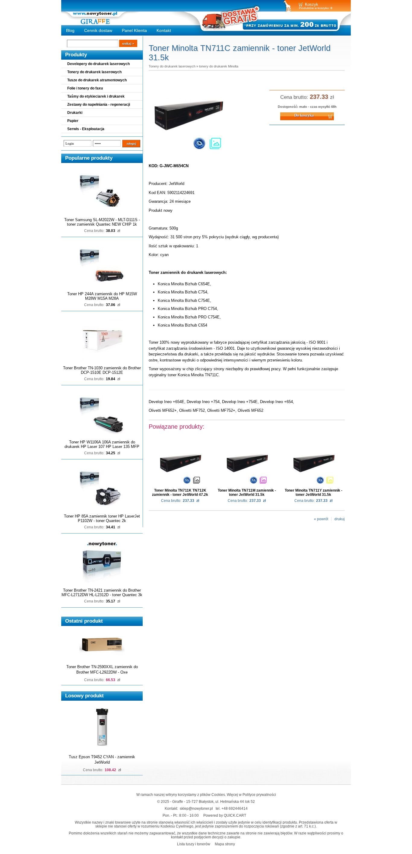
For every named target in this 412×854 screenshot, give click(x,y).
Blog (70, 30)
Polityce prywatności (259, 794)
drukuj (339, 519)
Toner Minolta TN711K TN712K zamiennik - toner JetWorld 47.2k (180, 492)
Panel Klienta (134, 30)
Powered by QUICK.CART (224, 815)
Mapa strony (225, 844)
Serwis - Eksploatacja (85, 129)
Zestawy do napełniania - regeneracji (98, 104)
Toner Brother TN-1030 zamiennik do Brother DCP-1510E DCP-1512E (102, 370)
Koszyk (311, 4)
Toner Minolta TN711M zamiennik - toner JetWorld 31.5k (247, 492)
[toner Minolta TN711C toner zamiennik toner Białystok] (188, 153)
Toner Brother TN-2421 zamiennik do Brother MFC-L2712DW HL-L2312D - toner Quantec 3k (102, 592)
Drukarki (74, 113)
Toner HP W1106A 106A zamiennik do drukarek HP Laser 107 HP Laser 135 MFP (102, 444)
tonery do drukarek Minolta (218, 66)
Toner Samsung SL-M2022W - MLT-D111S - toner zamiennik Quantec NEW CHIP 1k (102, 222)
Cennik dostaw (98, 30)
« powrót (321, 519)
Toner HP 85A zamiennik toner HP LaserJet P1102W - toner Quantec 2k (102, 518)
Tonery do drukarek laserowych (94, 72)
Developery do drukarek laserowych (98, 64)
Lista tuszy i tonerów (193, 844)
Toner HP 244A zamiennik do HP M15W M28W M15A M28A (102, 296)
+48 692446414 (234, 808)
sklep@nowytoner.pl (196, 808)
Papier (72, 121)
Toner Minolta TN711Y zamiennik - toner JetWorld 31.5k (313, 492)
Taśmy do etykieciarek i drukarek (96, 96)
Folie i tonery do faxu (85, 88)
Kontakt (164, 30)
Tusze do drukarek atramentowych (97, 80)
